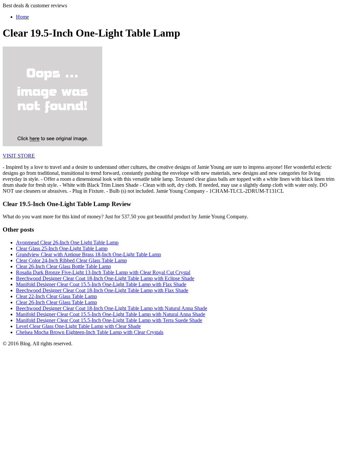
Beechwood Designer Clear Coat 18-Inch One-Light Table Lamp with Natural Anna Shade (111, 308)
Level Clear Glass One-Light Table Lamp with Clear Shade (78, 326)
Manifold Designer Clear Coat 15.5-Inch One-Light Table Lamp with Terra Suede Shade (109, 320)
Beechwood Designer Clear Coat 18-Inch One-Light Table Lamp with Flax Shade (102, 290)
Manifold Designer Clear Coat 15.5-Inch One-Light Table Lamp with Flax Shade (101, 284)
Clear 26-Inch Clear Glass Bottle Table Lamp (63, 266)
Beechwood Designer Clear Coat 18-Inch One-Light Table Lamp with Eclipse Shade (105, 278)
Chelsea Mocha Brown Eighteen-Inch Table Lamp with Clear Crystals (89, 332)
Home (22, 17)
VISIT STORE (19, 156)
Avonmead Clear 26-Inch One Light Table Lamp (67, 242)
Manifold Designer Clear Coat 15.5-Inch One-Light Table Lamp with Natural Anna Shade (110, 314)
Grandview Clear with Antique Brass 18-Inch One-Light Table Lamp (88, 254)
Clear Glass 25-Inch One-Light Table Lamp (62, 248)
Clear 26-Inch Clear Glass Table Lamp (56, 302)
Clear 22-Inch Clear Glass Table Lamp (56, 296)
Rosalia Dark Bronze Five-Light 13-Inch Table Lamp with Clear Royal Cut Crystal (103, 272)
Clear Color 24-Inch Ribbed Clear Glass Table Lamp (71, 260)
